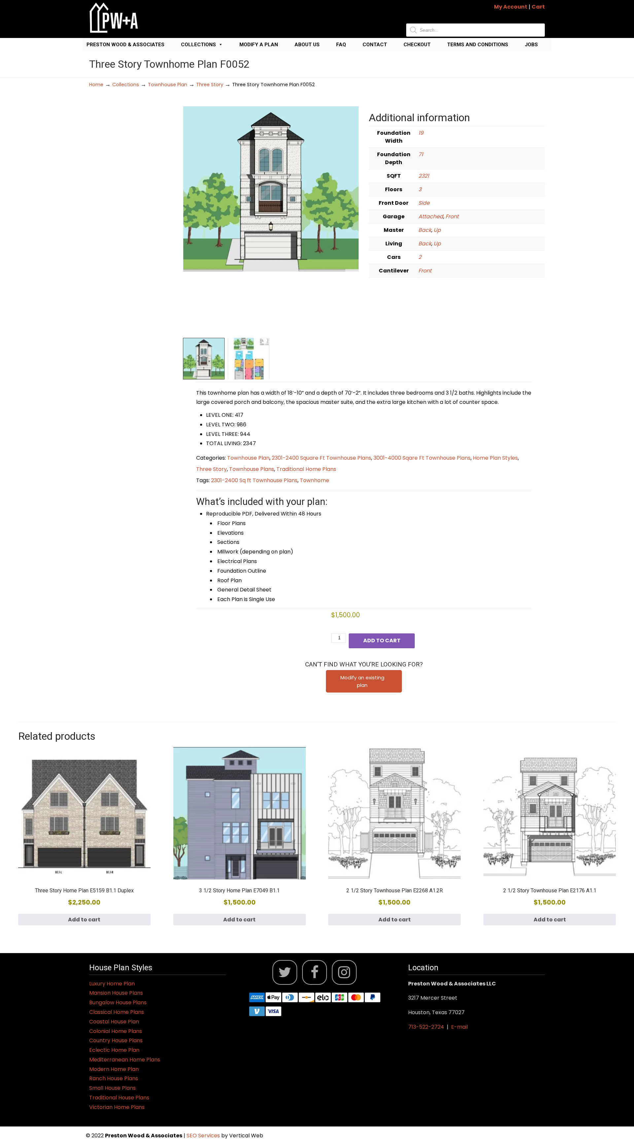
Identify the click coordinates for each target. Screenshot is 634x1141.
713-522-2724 (426, 1027)
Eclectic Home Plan (114, 1050)
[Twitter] (284, 972)
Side (424, 203)
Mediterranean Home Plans (124, 1059)
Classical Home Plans (116, 1012)
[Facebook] (314, 972)
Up (437, 230)
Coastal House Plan (114, 1021)
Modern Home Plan (114, 1069)
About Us (307, 45)
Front (452, 216)
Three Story (209, 84)
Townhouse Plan (167, 84)
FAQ (341, 45)
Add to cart (382, 640)
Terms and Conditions (477, 45)
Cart (538, 7)
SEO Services (204, 1135)
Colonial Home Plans (115, 1031)
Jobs (531, 45)
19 (420, 133)
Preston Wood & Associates (125, 45)
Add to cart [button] (84, 919)
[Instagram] (344, 972)
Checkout (417, 45)
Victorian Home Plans (117, 1107)
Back (424, 230)
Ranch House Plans (113, 1078)
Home (96, 84)
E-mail (459, 1027)
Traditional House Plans (119, 1097)
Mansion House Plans (116, 993)
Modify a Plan (258, 45)
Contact (375, 45)
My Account (510, 7)
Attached (430, 216)
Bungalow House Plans (118, 1002)
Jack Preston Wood (114, 17)
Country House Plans (116, 1040)
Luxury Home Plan (112, 983)
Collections (198, 45)
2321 (423, 176)
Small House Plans (112, 1088)
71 (420, 154)
